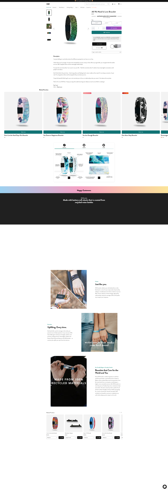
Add (62, 437)
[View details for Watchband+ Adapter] (74, 423)
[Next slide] (88, 28)
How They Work (98, 47)
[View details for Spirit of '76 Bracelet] (92, 423)
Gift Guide (82, 7)
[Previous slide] (54, 28)
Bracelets (54, 7)
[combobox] (97, 4)
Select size (23, 132)
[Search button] (108, 4)
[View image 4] (49, 33)
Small (96, 23)
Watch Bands (61, 7)
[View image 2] (49, 19)
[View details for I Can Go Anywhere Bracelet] (55, 423)
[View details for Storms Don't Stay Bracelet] (111, 423)
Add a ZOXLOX (99, 44)
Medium (106, 23)
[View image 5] (49, 40)
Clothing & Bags (70, 7)
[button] (165, 487)
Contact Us (88, 7)
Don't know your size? (118, 25)
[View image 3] (49, 26)
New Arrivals (48, 7)
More (76, 7)
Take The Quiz (94, 7)
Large (117, 23)
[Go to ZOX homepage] (48, 4)
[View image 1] (49, 13)
